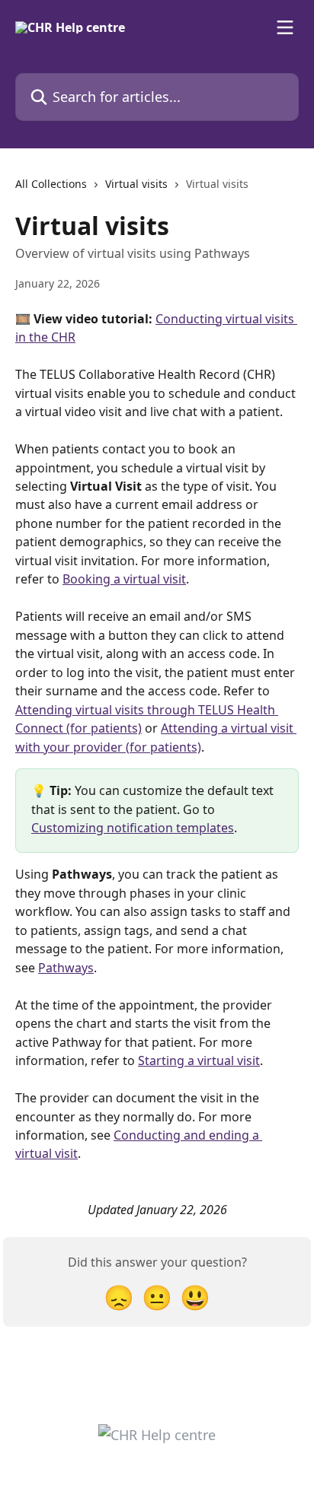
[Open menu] (285, 27)
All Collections (51, 183)
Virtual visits (136, 183)
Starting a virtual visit (199, 1060)
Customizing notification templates (132, 827)
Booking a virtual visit (124, 579)
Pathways (66, 967)
